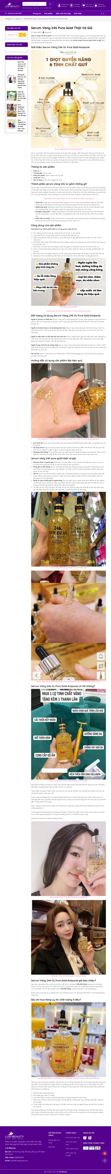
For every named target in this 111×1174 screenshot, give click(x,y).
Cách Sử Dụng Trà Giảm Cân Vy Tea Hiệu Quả (22, 96)
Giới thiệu (78, 13)
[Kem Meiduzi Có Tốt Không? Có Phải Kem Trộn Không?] (12, 124)
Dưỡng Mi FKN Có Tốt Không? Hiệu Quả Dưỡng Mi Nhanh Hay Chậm (22, 81)
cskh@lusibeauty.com (19, 1160)
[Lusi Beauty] (12, 5)
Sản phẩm (48, 13)
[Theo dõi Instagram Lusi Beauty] (90, 1138)
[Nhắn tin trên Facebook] (104, 1160)
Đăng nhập (65, 4)
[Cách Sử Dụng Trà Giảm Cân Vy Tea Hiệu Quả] (12, 95)
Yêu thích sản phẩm (89, 5)
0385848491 (19, 1157)
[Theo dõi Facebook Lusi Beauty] (85, 1138)
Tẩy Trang (36, 8)
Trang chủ (37, 13)
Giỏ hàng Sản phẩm (102, 5)
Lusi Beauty (45, 1089)
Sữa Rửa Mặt (47, 8)
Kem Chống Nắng (27, 8)
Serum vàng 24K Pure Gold (41, 36)
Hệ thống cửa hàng (77, 5)
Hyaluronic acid (41, 207)
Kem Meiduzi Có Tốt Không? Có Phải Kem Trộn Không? (22, 125)
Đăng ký (64, 6)
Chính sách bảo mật (73, 1138)
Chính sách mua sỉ (72, 1149)
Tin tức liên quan (14, 58)
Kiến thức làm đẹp (63, 13)
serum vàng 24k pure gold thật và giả (87, 40)
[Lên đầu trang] (106, 1166)
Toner (41, 8)
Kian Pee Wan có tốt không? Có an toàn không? (22, 66)
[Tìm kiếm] (50, 4)
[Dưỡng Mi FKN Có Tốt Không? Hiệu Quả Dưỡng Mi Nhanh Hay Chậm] (12, 78)
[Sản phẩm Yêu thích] (84, 5)
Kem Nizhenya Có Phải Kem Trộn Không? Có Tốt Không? (22, 110)
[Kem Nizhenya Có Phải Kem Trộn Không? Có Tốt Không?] (12, 110)
